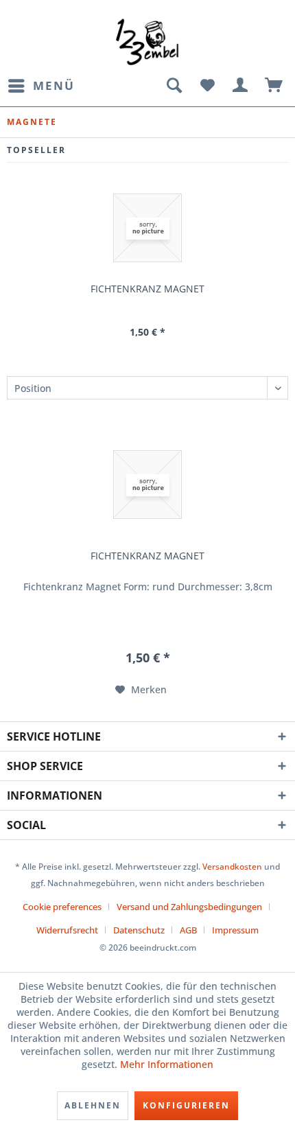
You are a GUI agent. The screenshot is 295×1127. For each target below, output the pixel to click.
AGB (188, 930)
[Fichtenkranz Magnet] (147, 228)
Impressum (235, 930)
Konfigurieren (186, 1105)
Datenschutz (139, 930)
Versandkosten (232, 866)
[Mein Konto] (241, 86)
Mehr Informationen (166, 1064)
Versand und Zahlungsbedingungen (189, 907)
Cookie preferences (62, 907)
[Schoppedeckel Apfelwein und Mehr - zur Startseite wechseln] (147, 41)
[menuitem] (41, 86)
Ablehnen (92, 1105)
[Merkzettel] (207, 86)
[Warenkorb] (274, 86)
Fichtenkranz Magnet (147, 289)
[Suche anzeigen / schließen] (173, 86)
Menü (54, 85)
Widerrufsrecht (67, 930)
